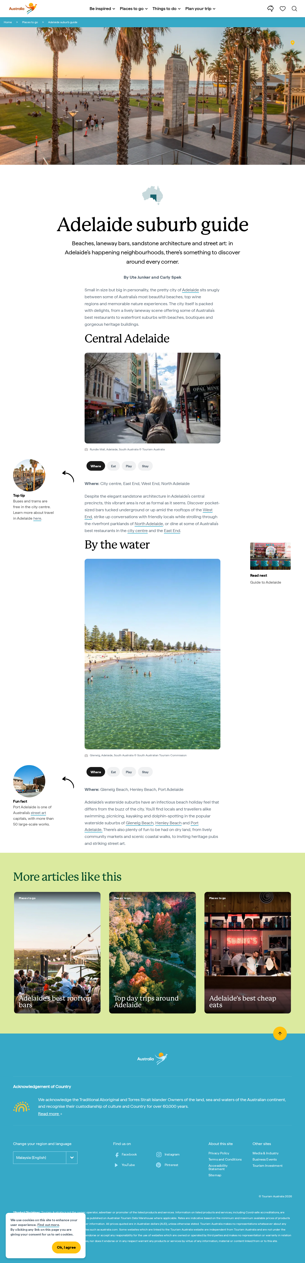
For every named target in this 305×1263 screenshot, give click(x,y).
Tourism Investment (268, 1165)
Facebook (129, 1154)
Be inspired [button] (100, 8)
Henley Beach (168, 822)
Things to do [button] (164, 8)
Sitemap (214, 1175)
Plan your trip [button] (198, 8)
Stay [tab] (145, 466)
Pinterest (171, 1165)
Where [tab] (96, 466)
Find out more (48, 1225)
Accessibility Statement (218, 1167)
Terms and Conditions (225, 1159)
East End (172, 530)
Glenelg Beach (139, 822)
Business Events (265, 1159)
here (37, 518)
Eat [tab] (113, 466)
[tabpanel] (152, 510)
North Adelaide (149, 523)
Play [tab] (129, 466)
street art (38, 812)
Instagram (172, 1154)
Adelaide (190, 289)
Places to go (30, 22)
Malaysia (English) (31, 1157)
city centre (137, 530)
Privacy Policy (218, 1153)
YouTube (128, 1165)
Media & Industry (266, 1153)
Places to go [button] (132, 8)
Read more (49, 1113)
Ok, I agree (66, 1247)
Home (8, 22)
